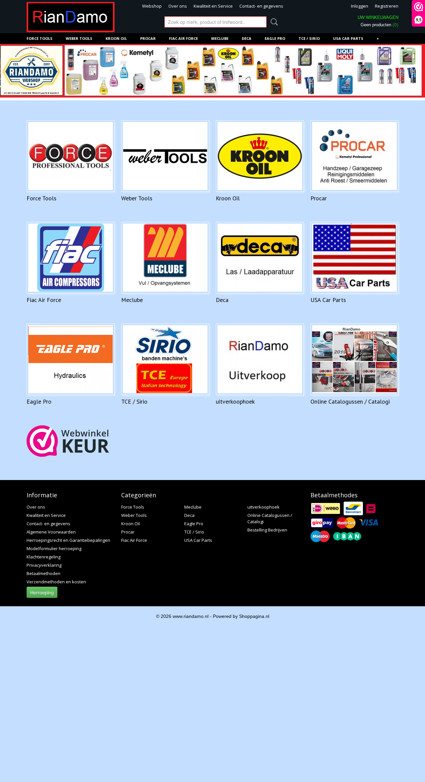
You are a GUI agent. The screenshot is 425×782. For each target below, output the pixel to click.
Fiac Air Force (183, 38)
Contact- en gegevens (261, 6)
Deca (246, 38)
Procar (148, 38)
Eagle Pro (275, 38)
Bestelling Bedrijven (267, 530)
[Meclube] (165, 258)
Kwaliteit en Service (213, 6)
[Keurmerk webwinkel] (68, 441)
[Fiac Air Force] (70, 258)
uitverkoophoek (235, 401)
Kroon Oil (116, 38)
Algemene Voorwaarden (51, 532)
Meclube (219, 38)
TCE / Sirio (309, 38)
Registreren (386, 6)
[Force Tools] (70, 156)
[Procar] (354, 156)
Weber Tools (79, 38)
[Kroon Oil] (259, 156)
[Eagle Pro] (70, 359)
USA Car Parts (348, 38)
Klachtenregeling (43, 557)
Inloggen (359, 6)
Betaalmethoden (43, 573)
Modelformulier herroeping (54, 548)
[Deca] (259, 258)
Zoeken (273, 22)
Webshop (152, 6)
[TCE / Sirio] (165, 359)
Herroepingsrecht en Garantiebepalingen (68, 540)
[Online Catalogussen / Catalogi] (354, 359)
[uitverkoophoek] (259, 359)
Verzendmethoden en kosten (56, 582)
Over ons (177, 6)
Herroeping (42, 592)
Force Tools (39, 38)
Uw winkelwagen (378, 17)
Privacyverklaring (44, 565)
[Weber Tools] (165, 156)
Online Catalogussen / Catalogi (350, 401)
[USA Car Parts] (354, 258)
